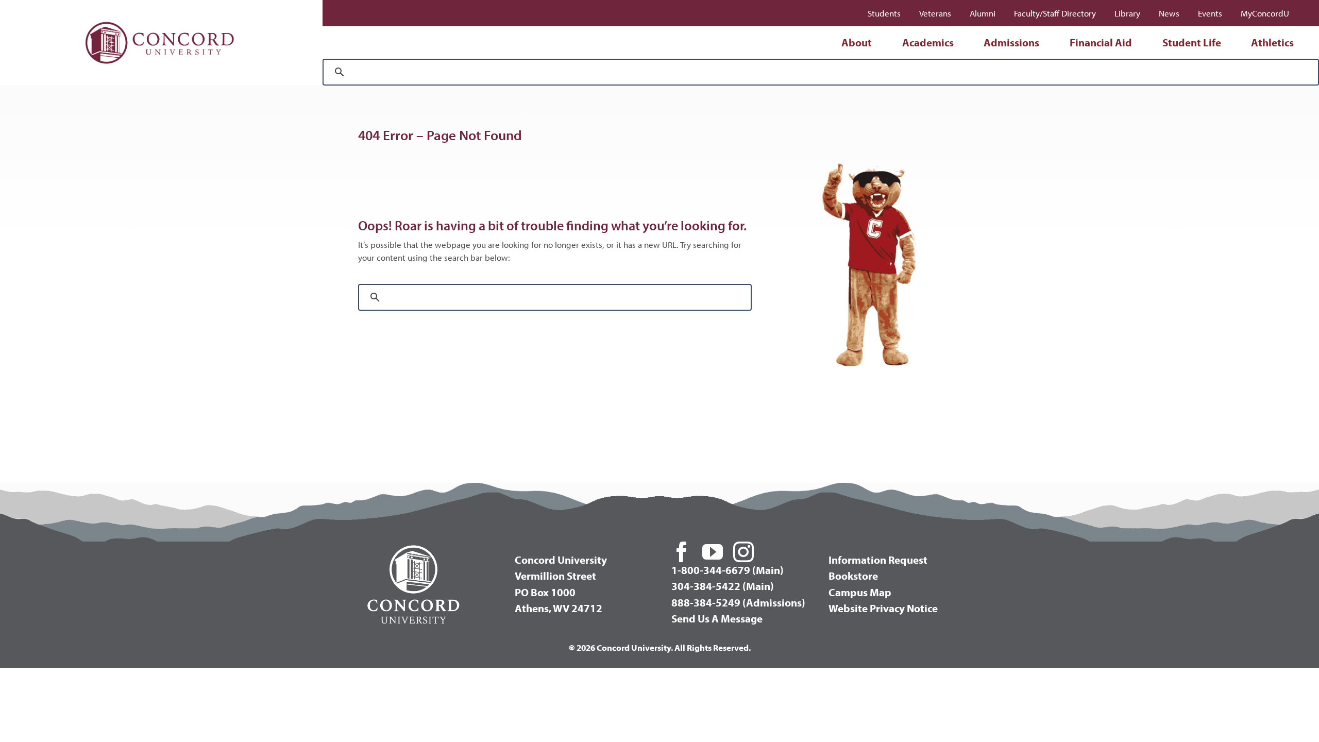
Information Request (877, 559)
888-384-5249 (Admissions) (738, 602)
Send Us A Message (717, 618)
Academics (928, 42)
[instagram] (743, 552)
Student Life (1191, 42)
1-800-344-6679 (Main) (727, 570)
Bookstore (853, 575)
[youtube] (712, 552)
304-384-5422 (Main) (722, 586)
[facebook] (681, 552)
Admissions (1011, 42)
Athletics (1272, 42)
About (856, 42)
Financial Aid (1101, 42)
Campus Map (859, 592)
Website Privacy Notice (883, 608)
